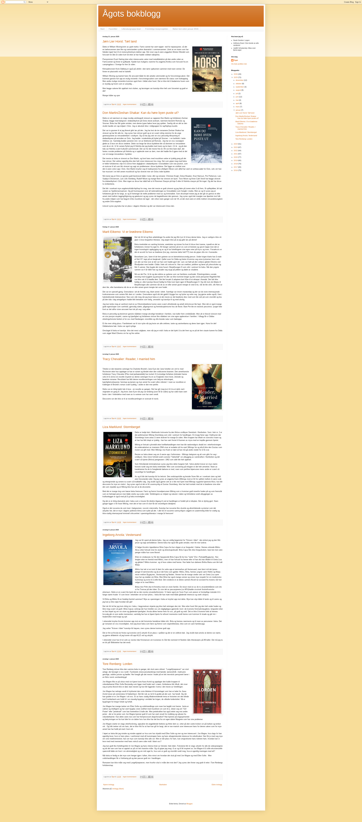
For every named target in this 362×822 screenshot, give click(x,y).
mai (237, 100)
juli (237, 94)
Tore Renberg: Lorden (117, 664)
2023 (236, 147)
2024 (236, 144)
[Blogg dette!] (144, 104)
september (240, 87)
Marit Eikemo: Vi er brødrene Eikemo (128, 232)
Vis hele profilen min (239, 64)
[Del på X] (146, 104)
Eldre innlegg (217, 785)
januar (238, 110)
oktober (239, 84)
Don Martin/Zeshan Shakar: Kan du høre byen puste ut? (141, 112)
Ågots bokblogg (132, 13)
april (238, 103)
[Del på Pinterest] (152, 104)
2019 (236, 160)
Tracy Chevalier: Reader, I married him (129, 359)
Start (102, 29)
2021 (236, 154)
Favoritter (113, 29)
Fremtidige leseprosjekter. (156, 29)
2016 (236, 170)
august (238, 90)
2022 (236, 151)
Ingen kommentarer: (130, 104)
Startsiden (163, 785)
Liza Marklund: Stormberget (121, 427)
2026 (236, 74)
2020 (236, 157)
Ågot (236, 60)
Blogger (189, 804)
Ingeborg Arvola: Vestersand (122, 535)
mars (238, 107)
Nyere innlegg (108, 785)
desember (240, 80)
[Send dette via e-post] (141, 104)
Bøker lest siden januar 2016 (185, 29)
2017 (236, 167)
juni (237, 97)
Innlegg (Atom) (118, 789)
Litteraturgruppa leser (131, 29)
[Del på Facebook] (149, 104)
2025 (236, 77)
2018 (236, 164)
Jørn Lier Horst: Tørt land (120, 41)
